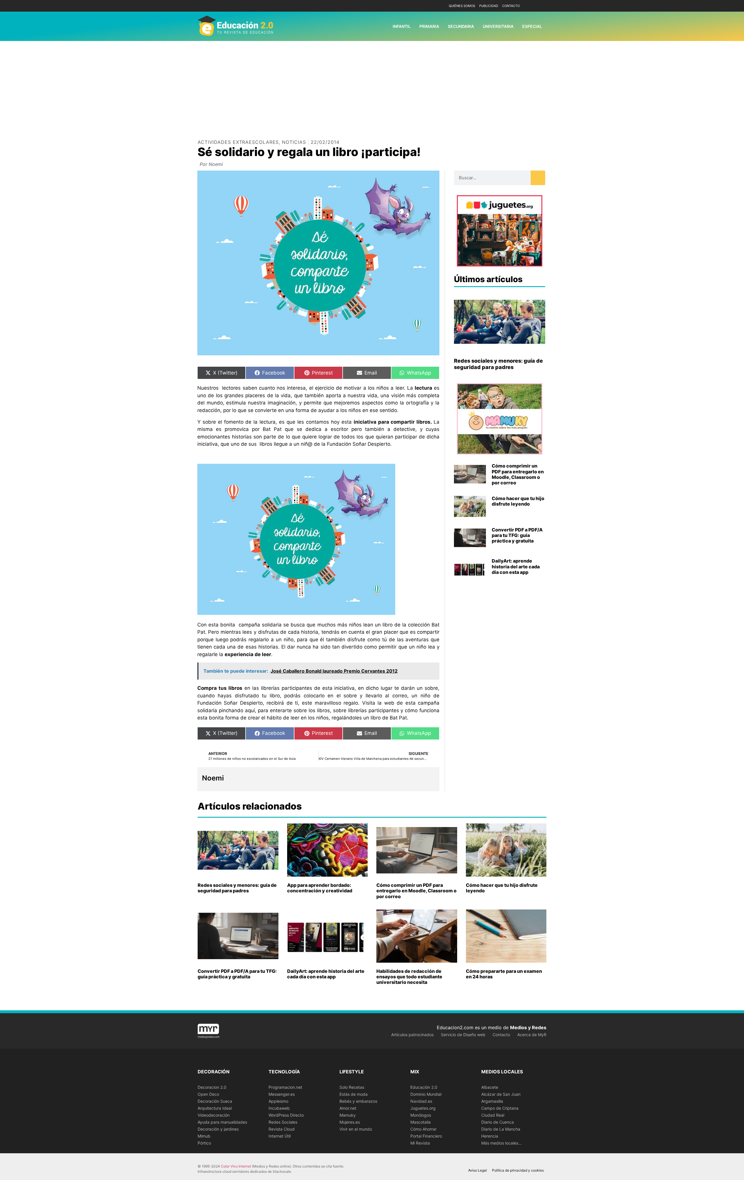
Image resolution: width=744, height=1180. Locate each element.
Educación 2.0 (423, 1087)
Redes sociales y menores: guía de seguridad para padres (498, 364)
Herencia (489, 1136)
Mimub (204, 1136)
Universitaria (498, 26)
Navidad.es (421, 1101)
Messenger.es (282, 1094)
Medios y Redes (528, 1027)
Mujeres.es (349, 1122)
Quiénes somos (462, 6)
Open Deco (208, 1094)
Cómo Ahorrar (423, 1129)
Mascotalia (420, 1122)
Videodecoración (214, 1115)
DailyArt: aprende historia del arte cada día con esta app (516, 566)
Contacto (511, 6)
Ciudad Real (492, 1115)
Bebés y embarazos (358, 1101)
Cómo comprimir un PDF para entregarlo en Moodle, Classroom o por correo (518, 474)
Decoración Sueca (215, 1101)
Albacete (489, 1087)
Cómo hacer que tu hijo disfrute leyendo (518, 501)
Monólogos (420, 1115)
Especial (532, 26)
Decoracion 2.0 (212, 1087)
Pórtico (204, 1142)
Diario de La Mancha (500, 1129)
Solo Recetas (351, 1087)
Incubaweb (279, 1108)
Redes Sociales (283, 1122)
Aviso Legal (477, 1170)
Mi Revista (420, 1142)
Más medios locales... (501, 1142)
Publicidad (488, 6)
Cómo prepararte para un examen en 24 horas (504, 974)
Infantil (402, 26)
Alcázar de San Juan (501, 1094)
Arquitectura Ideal (215, 1108)
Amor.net (347, 1108)
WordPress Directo (286, 1115)
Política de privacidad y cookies (518, 1170)
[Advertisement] (372, 84)
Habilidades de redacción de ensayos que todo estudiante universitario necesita (409, 976)
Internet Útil (280, 1136)
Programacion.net (285, 1087)
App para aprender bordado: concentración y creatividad (319, 887)
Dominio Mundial (425, 1094)
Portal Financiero (426, 1136)
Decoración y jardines (218, 1129)
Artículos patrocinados (412, 1034)
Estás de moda (353, 1094)
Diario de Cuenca (497, 1122)
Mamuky (347, 1115)
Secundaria (461, 26)
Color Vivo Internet (236, 1166)
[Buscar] (538, 178)
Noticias (294, 142)
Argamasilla (492, 1101)
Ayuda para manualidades (222, 1122)
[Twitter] (541, 6)
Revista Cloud (282, 1129)
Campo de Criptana (499, 1108)
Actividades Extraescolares (238, 142)
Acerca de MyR (531, 1034)
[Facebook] (532, 6)
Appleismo (278, 1101)
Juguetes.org (423, 1108)
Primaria (429, 26)
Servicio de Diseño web (463, 1034)
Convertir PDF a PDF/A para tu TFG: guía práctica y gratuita (517, 535)
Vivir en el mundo (355, 1129)
